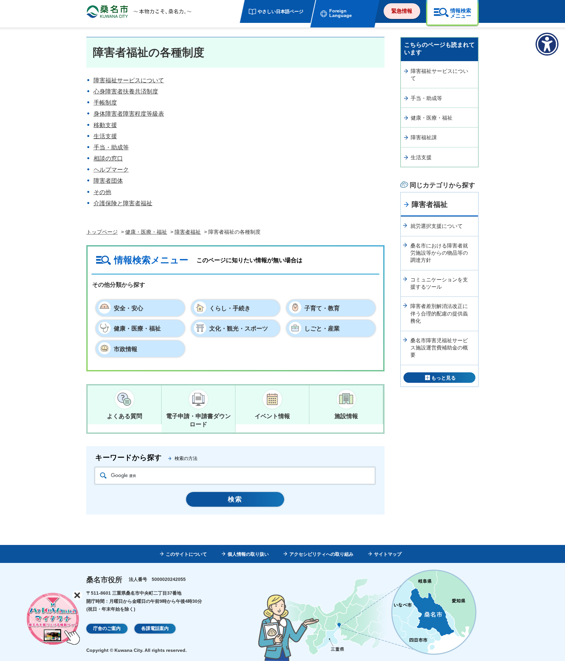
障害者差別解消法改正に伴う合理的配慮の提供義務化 (439, 313)
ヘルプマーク (111, 169)
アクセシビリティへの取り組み (321, 554)
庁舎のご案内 (107, 628)
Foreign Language (340, 13)
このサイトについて (186, 554)
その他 (102, 192)
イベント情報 (272, 416)
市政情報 (125, 349)
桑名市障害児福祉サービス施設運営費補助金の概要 (439, 348)
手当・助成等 (111, 147)
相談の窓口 (108, 158)
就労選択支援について (436, 226)
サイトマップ (388, 554)
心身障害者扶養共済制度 (126, 91)
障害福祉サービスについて (129, 80)
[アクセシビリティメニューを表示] (547, 44)
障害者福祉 (188, 232)
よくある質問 (124, 416)
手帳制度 (105, 102)
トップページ (102, 232)
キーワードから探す (128, 457)
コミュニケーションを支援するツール (439, 283)
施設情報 (346, 416)
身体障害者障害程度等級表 (129, 113)
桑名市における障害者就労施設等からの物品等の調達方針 (439, 253)
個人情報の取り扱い (248, 554)
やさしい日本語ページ (280, 11)
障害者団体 (108, 181)
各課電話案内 (155, 628)
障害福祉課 (424, 137)
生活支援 (105, 136)
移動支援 (105, 125)
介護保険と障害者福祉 (123, 203)
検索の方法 (186, 458)
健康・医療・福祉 (146, 232)
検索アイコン (103, 475)
